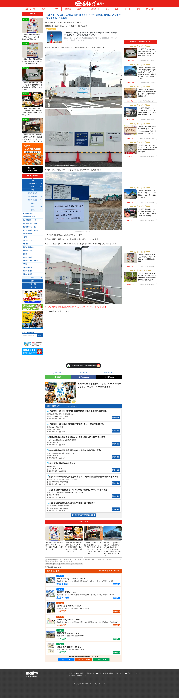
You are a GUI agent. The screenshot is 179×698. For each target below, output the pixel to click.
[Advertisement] (140, 26)
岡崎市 (25, 264)
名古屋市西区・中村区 (29, 220)
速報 (138, 9)
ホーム (73, 673)
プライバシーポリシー (134, 673)
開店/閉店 (68, 9)
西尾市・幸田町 (27, 267)
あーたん (58, 567)
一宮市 (25, 237)
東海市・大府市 (27, 250)
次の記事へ (108, 372)
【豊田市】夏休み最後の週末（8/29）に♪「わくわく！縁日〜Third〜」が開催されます (32, 37)
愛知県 (79, 22)
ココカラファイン (65, 563)
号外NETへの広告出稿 (105, 673)
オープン (56, 563)
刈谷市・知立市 (27, 257)
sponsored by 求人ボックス (69, 406)
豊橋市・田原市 (27, 274)
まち (107, 9)
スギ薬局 (74, 563)
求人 (56, 9)
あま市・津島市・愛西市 (30, 230)
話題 (116, 9)
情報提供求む (91, 673)
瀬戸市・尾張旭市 (28, 247)
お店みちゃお (95, 9)
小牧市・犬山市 (27, 240)
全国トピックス (30, 9)
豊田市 (100, 3)
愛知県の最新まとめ (29, 213)
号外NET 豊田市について (79, 675)
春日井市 (25, 244)
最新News (45, 9)
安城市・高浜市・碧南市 (30, 260)
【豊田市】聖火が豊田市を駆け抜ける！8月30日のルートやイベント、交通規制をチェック (32, 61)
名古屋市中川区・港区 (29, 227)
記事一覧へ (83, 372)
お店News (80, 9)
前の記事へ (59, 372)
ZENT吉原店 (49, 563)
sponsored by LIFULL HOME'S (109, 570)
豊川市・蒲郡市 (27, 271)
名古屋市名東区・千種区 (30, 223)
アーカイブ (150, 9)
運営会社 (81, 673)
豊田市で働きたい (53, 406)
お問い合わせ (120, 673)
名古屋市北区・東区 (29, 217)
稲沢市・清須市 (27, 233)
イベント (127, 9)
